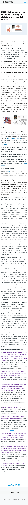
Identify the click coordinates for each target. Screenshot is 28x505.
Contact (5, 499)
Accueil (3, 7)
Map (9, 499)
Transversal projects (13, 7)
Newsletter (14, 499)
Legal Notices (21, 499)
